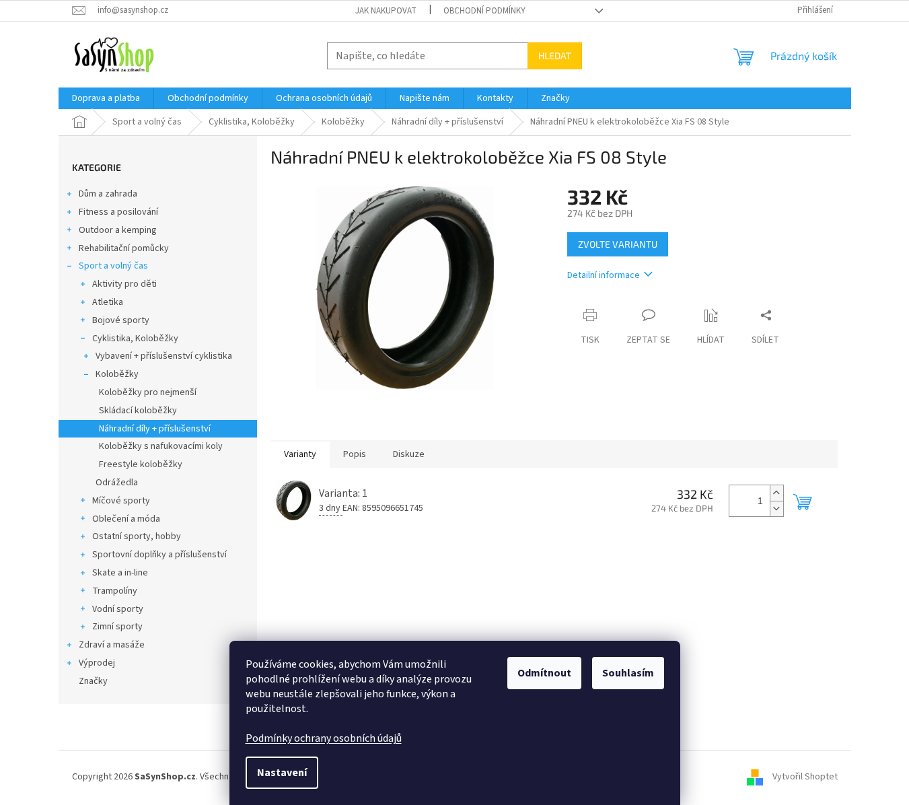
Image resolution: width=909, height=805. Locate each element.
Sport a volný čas (113, 266)
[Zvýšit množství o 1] (776, 493)
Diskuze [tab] (409, 454)
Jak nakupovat (385, 11)
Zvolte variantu (617, 244)
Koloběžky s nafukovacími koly (161, 446)
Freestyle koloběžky (140, 464)
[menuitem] (106, 98)
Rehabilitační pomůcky (124, 248)
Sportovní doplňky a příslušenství (159, 554)
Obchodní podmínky (484, 11)
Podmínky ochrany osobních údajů (324, 738)
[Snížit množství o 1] (776, 508)
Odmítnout (544, 673)
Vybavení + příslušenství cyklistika (164, 356)
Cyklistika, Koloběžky (135, 338)
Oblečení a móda (126, 519)
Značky (93, 681)
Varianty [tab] (300, 454)
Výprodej (97, 663)
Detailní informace (603, 275)
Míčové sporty (121, 501)
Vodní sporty (117, 609)
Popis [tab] (354, 454)
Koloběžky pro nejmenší (147, 392)
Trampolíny (114, 591)
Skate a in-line (120, 573)
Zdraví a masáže (112, 645)
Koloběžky (117, 374)
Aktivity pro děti (124, 284)
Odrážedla (117, 482)
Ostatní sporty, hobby (136, 536)
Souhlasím (628, 673)
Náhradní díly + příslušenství (155, 428)
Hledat (554, 55)
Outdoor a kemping (118, 230)
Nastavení (282, 772)
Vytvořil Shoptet (805, 776)
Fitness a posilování (118, 212)
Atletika (107, 302)
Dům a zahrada (108, 194)
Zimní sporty (117, 626)
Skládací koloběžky (138, 410)
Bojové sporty (120, 320)
